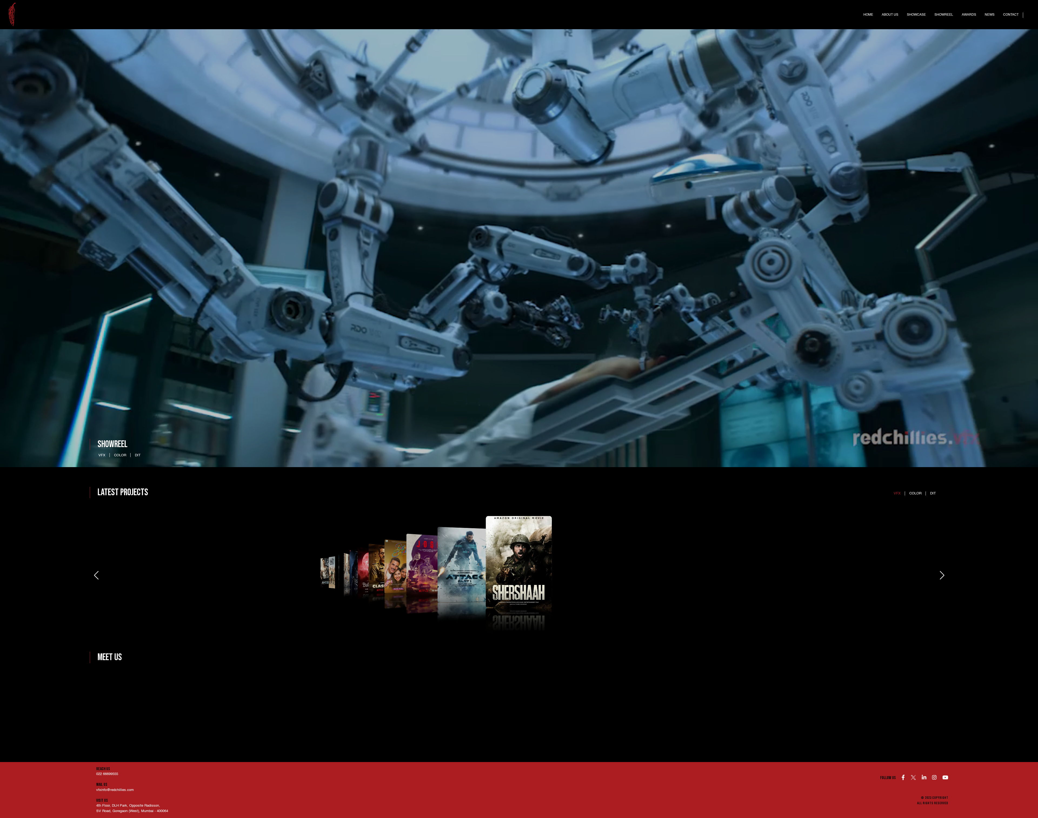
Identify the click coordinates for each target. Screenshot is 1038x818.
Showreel (943, 14)
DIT (138, 455)
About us (890, 14)
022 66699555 (107, 774)
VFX (101, 455)
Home (868, 14)
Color (120, 455)
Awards (969, 14)
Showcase (916, 14)
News (989, 14)
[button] (942, 575)
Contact (1011, 14)
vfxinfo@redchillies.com (115, 790)
